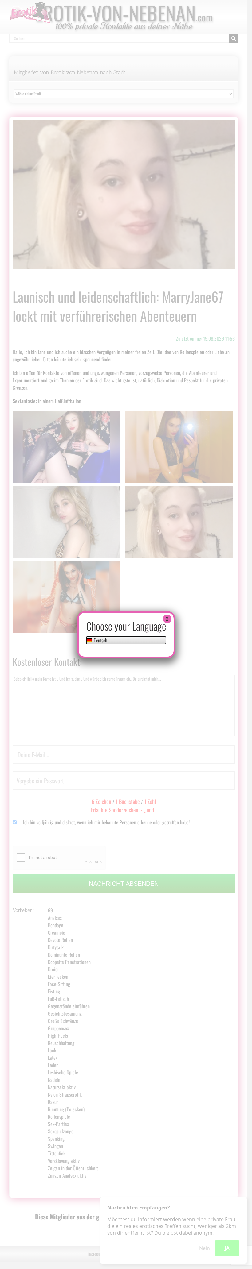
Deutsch (100, 640)
